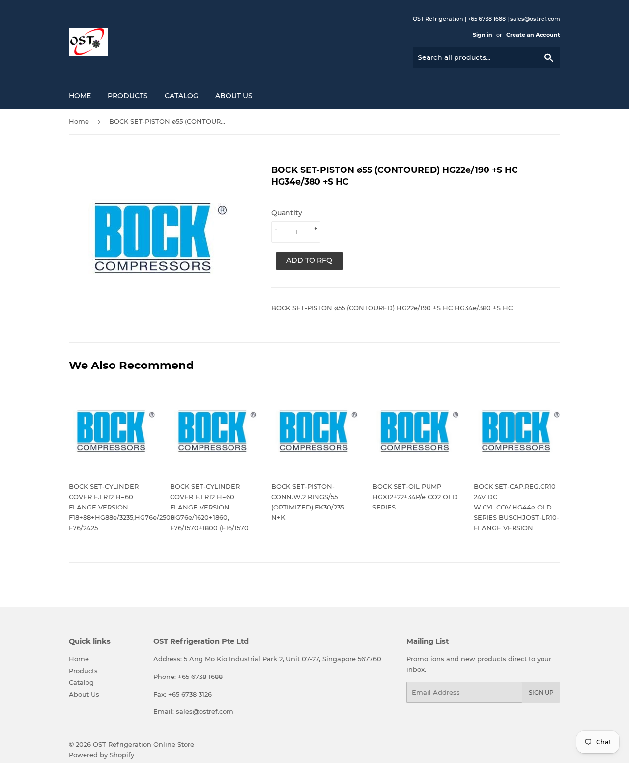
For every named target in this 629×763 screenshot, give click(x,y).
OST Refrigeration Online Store (143, 744)
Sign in (482, 34)
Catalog (182, 95)
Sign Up (541, 692)
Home (80, 95)
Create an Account (533, 34)
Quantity (286, 212)
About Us (234, 95)
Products (128, 95)
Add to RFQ (309, 260)
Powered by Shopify (101, 755)
